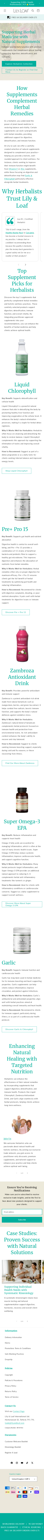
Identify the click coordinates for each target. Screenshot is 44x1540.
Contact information (23, 1511)
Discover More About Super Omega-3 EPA (18, 904)
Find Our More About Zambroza (20, 763)
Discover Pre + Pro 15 (16, 612)
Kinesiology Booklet (13, 1447)
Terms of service (16, 1507)
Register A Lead (11, 1453)
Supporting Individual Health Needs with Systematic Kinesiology (18, 1290)
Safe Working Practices (14, 1354)
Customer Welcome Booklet (16, 1441)
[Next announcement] (39, 3)
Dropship (8, 1359)
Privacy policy (31, 1503)
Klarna (7, 1343)
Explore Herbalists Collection (19, 64)
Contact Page (18, 1411)
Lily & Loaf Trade (21, 1500)
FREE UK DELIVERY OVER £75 (24, 17)
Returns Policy (11, 1391)
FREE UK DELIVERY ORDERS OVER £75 (22, 1530)
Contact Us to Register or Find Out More (22, 71)
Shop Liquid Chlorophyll (17, 471)
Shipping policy (30, 1507)
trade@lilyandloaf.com (14, 1423)
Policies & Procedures (14, 1380)
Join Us (7, 1138)
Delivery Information (13, 1337)
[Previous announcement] (4, 3)
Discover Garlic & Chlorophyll (19, 1029)
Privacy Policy (10, 1386)
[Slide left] (16, 1173)
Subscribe (22, 1220)
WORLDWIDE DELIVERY (13, 1524)
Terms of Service (11, 1397)
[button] (5, 10)
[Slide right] (27, 1173)
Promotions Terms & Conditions (18, 1348)
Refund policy (19, 1503)
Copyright (9, 1375)
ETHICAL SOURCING (31, 1527)
